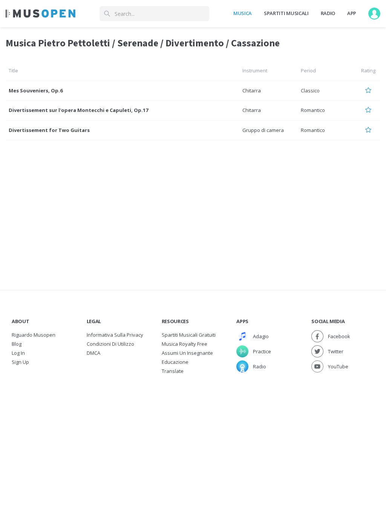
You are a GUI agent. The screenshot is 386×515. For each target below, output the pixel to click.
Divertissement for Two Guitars (49, 130)
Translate (173, 371)
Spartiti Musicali (286, 13)
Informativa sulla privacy (115, 334)
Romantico (313, 110)
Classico (310, 90)
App (351, 13)
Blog (16, 343)
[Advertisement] (193, 432)
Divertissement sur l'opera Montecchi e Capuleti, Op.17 (78, 110)
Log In (18, 352)
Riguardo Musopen (33, 334)
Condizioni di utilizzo (110, 343)
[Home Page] (40, 13)
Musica (242, 13)
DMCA (93, 352)
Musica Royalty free (184, 343)
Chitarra (251, 90)
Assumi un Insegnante (187, 352)
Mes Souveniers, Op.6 (36, 90)
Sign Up (20, 362)
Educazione (175, 362)
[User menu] (374, 14)
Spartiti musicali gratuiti (189, 334)
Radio (328, 13)
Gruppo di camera (263, 130)
